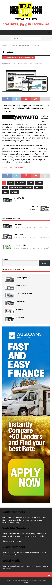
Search (5, 259)
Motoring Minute (23, 278)
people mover (16, 187)
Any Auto (20, 183)
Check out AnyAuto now (12, 167)
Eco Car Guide (20, 245)
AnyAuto (19, 309)
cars (30, 183)
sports (38, 187)
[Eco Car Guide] (7, 247)
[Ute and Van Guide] (10, 295)
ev (5, 187)
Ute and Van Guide (24, 293)
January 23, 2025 (10, 63)
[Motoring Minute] (10, 279)
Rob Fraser (23, 63)
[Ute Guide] (7, 226)
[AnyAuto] (10, 311)
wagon (14, 192)
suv (5, 192)
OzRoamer (18, 235)
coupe (39, 183)
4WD (10, 183)
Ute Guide (18, 224)
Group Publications (13, 269)
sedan (28, 187)
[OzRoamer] (7, 236)
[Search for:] (26, 38)
